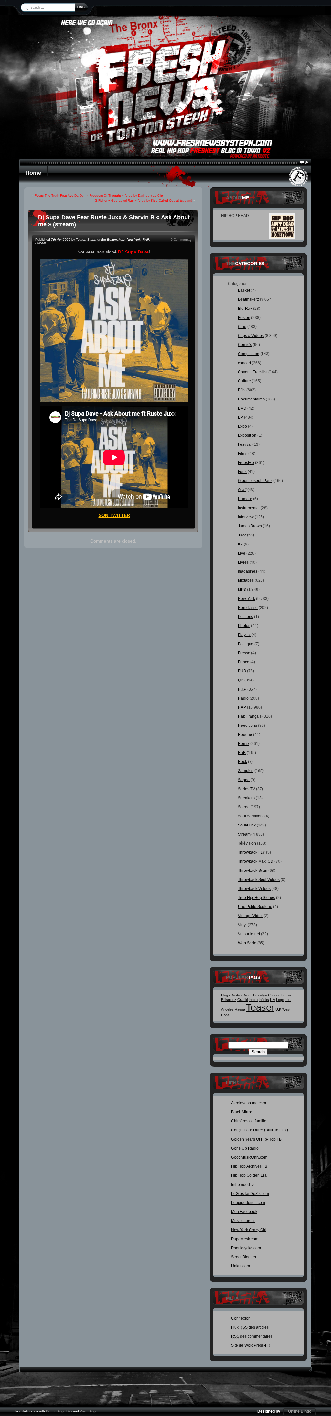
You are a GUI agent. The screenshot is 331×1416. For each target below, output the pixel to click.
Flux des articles (250, 1327)
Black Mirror (241, 1112)
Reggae (245, 734)
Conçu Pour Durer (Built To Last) (259, 1130)
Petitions (245, 616)
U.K (278, 1009)
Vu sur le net (249, 934)
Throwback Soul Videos (259, 879)
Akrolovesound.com (248, 1103)
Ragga (240, 1009)
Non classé (248, 607)
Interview (246, 517)
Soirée (244, 807)
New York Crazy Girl (248, 1230)
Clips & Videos (251, 335)
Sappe (244, 780)
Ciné (242, 326)
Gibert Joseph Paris (255, 480)
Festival (244, 444)
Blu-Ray (245, 308)
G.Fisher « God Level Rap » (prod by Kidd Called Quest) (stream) (143, 200)
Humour (245, 499)
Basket (244, 290)
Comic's (245, 345)
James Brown (250, 526)
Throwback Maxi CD (255, 861)
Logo (280, 1000)
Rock (242, 761)
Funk (242, 471)
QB (240, 680)
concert (244, 363)
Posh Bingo (88, 1411)
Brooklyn (260, 995)
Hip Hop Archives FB (249, 1166)
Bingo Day (64, 1411)
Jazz (242, 535)
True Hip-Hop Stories (256, 897)
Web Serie (247, 943)
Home (33, 173)
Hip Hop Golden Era (249, 1175)
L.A (272, 1000)
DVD (242, 408)
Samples (245, 771)
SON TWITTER (114, 515)
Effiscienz (228, 1000)
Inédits (264, 1000)
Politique (245, 644)
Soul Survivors (250, 816)
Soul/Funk (247, 825)
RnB (242, 752)
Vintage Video (250, 916)
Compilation (248, 354)
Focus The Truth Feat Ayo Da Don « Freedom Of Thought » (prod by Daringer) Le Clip (99, 195)
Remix (243, 743)
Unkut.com (240, 1266)
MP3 (242, 589)
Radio (243, 698)
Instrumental (249, 508)
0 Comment (179, 239)
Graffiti (242, 1000)
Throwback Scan (252, 870)
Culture (244, 381)
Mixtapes (246, 580)
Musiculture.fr (243, 1221)
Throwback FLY (251, 852)
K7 (240, 544)
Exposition (247, 435)
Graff (242, 490)
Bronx (247, 995)
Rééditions (247, 725)
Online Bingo (299, 1411)
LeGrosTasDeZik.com (250, 1193)
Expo (242, 426)
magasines (247, 571)
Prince (243, 662)
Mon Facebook (244, 1211)
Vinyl (242, 925)
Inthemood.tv (242, 1184)
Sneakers (246, 798)
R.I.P (242, 689)
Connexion (241, 1318)
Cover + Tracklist (252, 372)
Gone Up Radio (245, 1148)
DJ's (241, 390)
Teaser (260, 1007)
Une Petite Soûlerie (255, 907)
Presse (244, 653)
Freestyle (246, 462)
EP (240, 417)
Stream (40, 243)
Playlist (244, 635)
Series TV (246, 789)
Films (242, 453)
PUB (242, 671)
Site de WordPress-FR (250, 1345)
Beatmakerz (116, 239)
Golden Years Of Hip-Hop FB (256, 1139)
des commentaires (251, 1336)
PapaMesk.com (244, 1239)
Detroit (286, 995)
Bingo (50, 1411)
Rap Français (250, 716)
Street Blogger (243, 1257)
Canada (274, 995)
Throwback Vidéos (254, 888)
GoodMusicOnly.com (249, 1157)
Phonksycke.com (246, 1248)
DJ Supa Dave (133, 251)
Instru (253, 1000)
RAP (146, 239)
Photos (244, 626)
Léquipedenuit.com (248, 1202)
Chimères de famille (248, 1121)
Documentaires (251, 399)
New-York (134, 239)
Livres (243, 562)
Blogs (225, 995)
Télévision (247, 843)
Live (241, 553)
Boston (244, 317)
